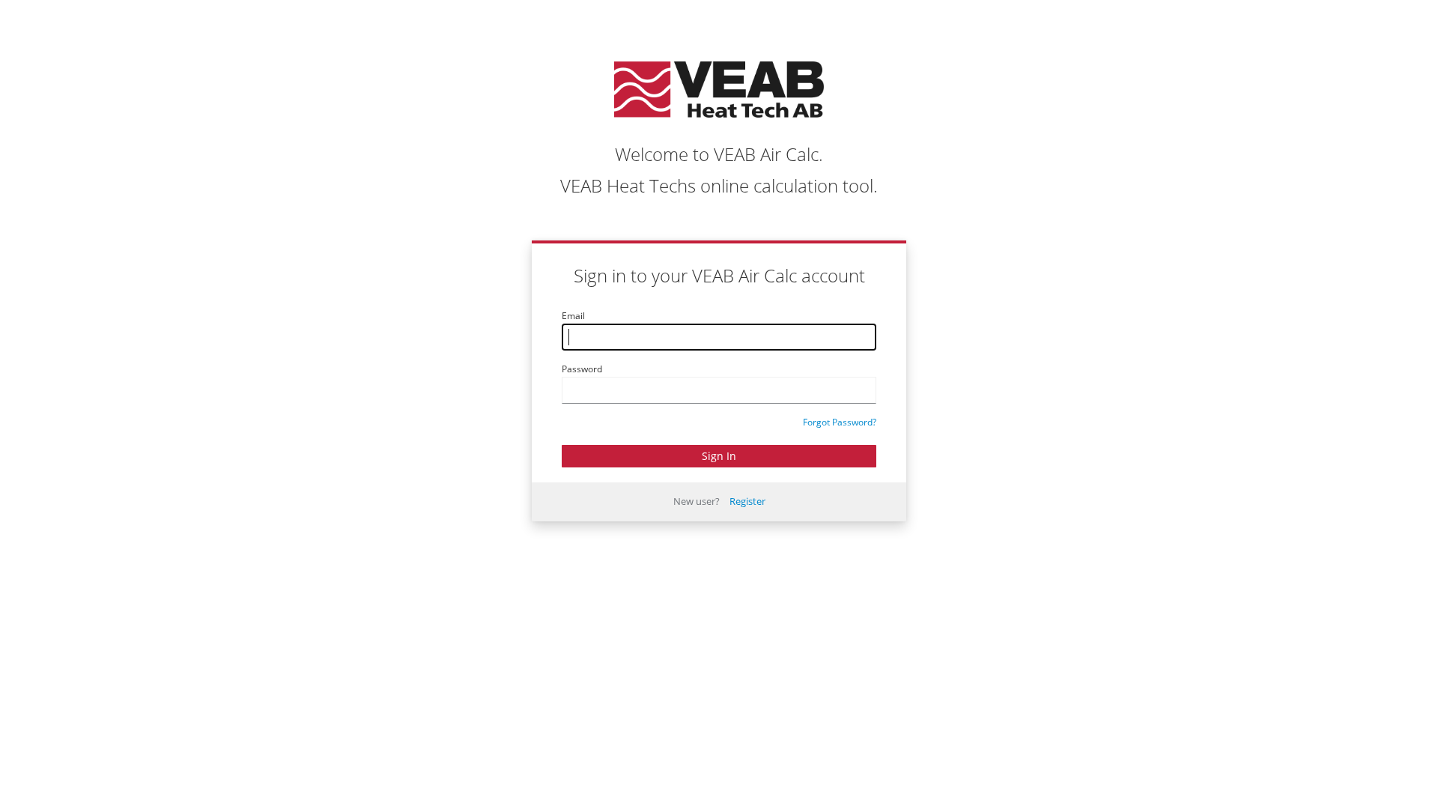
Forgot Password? (839, 422)
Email (573, 315)
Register (747, 501)
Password (582, 369)
